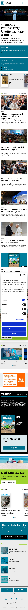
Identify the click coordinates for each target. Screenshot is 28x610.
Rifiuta (14, 333)
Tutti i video (21, 345)
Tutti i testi (25, 489)
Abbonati (14, 448)
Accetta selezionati (14, 328)
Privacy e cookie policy (13, 607)
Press (10, 593)
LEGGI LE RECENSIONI (8, 482)
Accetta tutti (14, 324)
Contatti (7, 589)
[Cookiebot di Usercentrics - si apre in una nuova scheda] (20, 275)
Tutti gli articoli (22, 93)
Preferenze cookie (21, 607)
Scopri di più (3, 412)
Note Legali (5, 607)
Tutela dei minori (16, 593)
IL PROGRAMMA (6, 338)
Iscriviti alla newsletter (14, 537)
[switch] (24, 304)
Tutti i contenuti (22, 543)
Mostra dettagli (20, 319)
